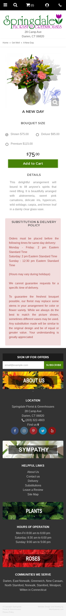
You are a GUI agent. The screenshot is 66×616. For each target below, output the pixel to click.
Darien (7, 580)
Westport (55, 585)
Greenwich (38, 580)
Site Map (33, 494)
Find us (32, 424)
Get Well (16, 43)
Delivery (33, 480)
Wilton (24, 589)
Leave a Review (33, 489)
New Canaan (54, 580)
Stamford (42, 585)
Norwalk (30, 585)
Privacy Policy (8, 612)
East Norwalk (21, 580)
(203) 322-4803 (35, 420)
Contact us (33, 476)
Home (5, 43)
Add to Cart (33, 164)
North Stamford (14, 585)
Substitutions (33, 485)
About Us (33, 471)
